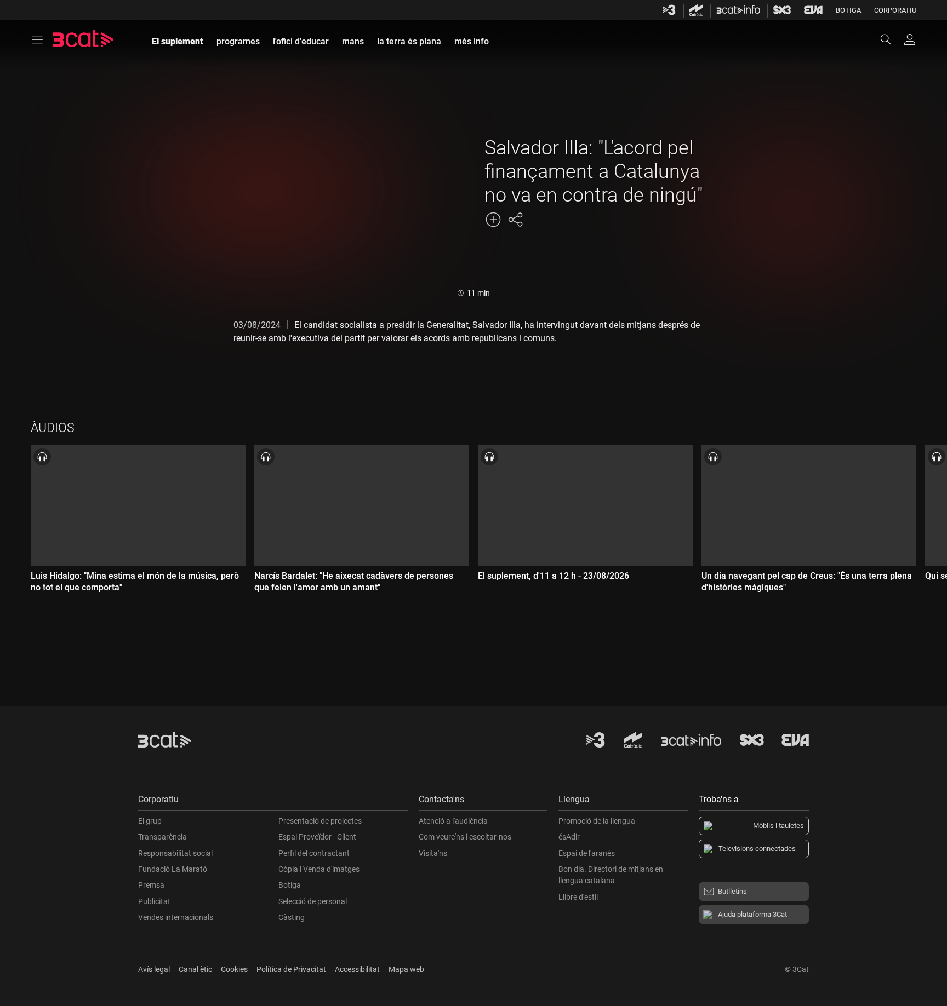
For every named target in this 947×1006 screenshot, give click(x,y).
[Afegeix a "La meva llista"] (493, 219)
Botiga (848, 10)
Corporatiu (895, 10)
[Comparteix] (515, 219)
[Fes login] (909, 39)
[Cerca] (891, 39)
